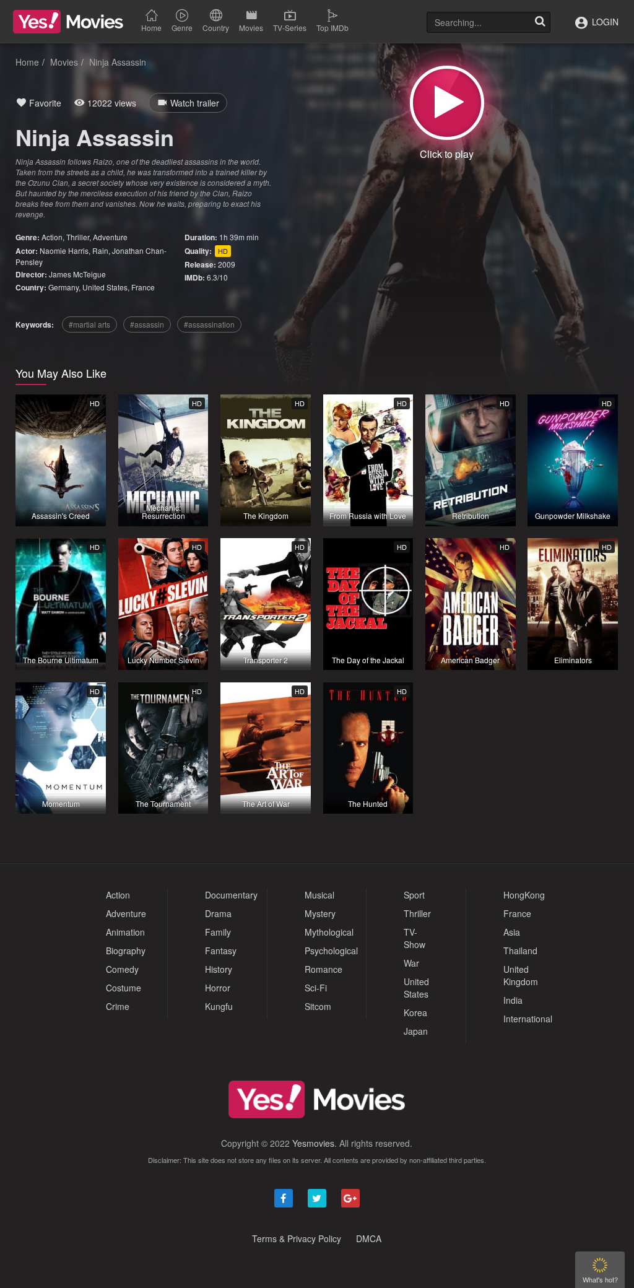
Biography (125, 950)
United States (105, 287)
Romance (323, 969)
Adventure (110, 237)
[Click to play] (447, 103)
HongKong (524, 895)
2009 (226, 264)
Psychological (331, 950)
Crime (117, 1006)
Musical (319, 895)
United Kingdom (520, 975)
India (513, 1000)
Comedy (122, 969)
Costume (123, 987)
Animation (125, 932)
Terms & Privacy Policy (296, 1238)
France (143, 287)
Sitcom (318, 1006)
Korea (415, 1012)
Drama (218, 913)
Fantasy (221, 950)
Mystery (320, 913)
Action (52, 237)
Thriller (77, 237)
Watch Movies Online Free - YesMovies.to (68, 21)
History (218, 969)
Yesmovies (313, 1143)
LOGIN (604, 21)
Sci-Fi (316, 987)
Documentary (231, 895)
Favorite (44, 103)
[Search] (539, 22)
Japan (416, 1031)
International (527, 1018)
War (411, 963)
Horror (217, 987)
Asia (511, 932)
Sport (414, 895)
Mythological (329, 932)
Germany (63, 287)
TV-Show (414, 938)
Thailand (520, 950)
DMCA (368, 1238)
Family (218, 932)
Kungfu (219, 1006)
